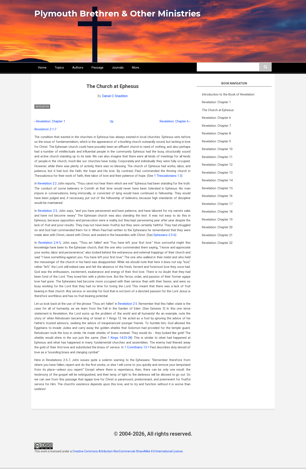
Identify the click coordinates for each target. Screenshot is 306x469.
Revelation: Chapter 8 (216, 133)
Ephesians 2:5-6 (164, 235)
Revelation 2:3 (47, 211)
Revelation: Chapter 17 (217, 204)
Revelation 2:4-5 (49, 243)
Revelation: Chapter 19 (217, 219)
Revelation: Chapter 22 (217, 243)
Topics (59, 67)
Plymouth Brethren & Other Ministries (117, 13)
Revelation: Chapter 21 (217, 235)
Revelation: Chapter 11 (217, 157)
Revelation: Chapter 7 (216, 126)
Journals (118, 67)
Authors (77, 67)
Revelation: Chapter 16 (217, 196)
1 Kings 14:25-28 (119, 338)
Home (42, 67)
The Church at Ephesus (218, 110)
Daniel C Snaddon (115, 96)
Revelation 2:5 (127, 304)
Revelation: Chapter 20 (217, 227)
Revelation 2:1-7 (45, 129)
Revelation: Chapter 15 (217, 188)
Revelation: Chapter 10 (217, 149)
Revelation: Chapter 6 (175, 121)
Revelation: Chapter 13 (217, 172)
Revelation (42, 106)
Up (111, 121)
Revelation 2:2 (47, 183)
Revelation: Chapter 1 (49, 121)
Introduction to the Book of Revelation (228, 94)
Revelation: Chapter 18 (217, 211)
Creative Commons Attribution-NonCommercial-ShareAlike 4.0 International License (127, 451)
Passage (97, 67)
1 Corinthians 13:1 (136, 347)
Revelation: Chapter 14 (217, 180)
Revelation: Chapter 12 (217, 165)
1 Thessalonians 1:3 (167, 176)
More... (136, 67)
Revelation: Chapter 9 (216, 141)
